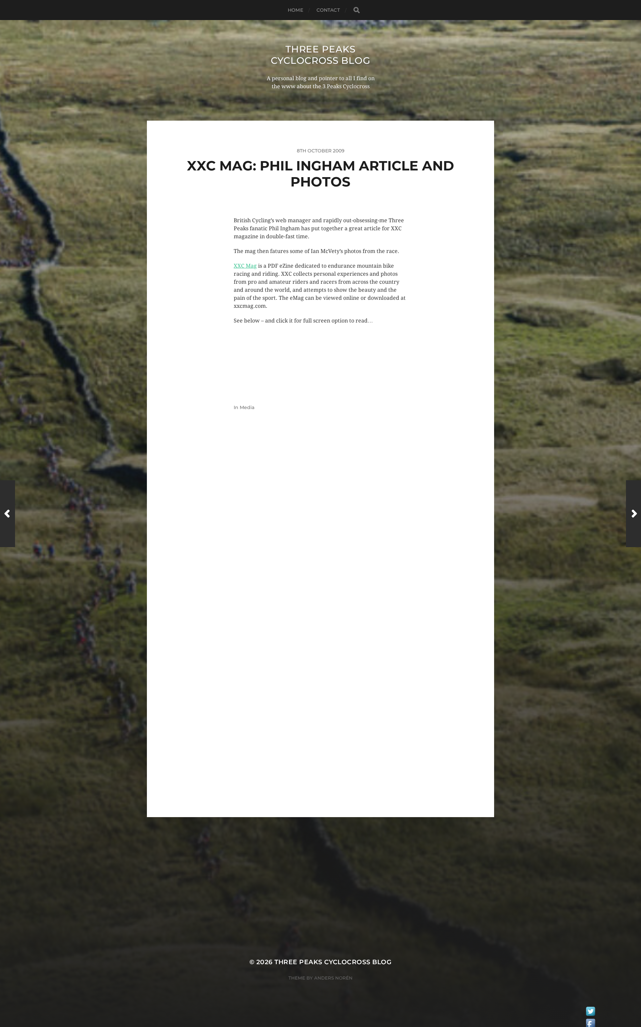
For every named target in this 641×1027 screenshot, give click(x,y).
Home (295, 10)
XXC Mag (245, 266)
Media (247, 407)
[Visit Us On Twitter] (590, 1013)
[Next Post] (633, 513)
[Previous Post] (7, 513)
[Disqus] (320, 531)
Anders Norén (333, 978)
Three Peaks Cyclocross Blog (321, 54)
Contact (328, 10)
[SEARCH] (356, 10)
